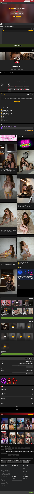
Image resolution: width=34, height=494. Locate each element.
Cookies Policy (25, 471)
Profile (1, 72)
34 (13, 307)
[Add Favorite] (1, 24)
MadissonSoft (3, 446)
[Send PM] (22, 69)
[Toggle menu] (1, 1)
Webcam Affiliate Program (15, 481)
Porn (18, 89)
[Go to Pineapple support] (7, 483)
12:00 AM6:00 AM (29, 361)
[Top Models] (12, 1)
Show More (16, 406)
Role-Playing (22, 89)
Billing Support (25, 479)
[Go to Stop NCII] (3, 485)
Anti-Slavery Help (25, 474)
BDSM (13, 86)
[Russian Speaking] (6, 448)
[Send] (33, 29)
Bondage (22, 86)
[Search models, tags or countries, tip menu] (33, 3)
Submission (27, 89)
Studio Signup (14, 479)
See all (31, 298)
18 (2, 352)
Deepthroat (26, 86)
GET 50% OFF (30, 414)
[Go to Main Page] (6, 1)
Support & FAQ (25, 478)
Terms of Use (24, 468)
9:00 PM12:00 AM (29, 363)
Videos (5, 72)
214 (13, 315)
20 (2, 307)
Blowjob (17, 86)
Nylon (14, 89)
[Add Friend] (19, 69)
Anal (9, 86)
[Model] (33, 50)
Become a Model (14, 478)
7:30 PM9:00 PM (22, 363)
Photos (9, 72)
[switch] (31, 358)
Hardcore (10, 89)
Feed (13, 72)
